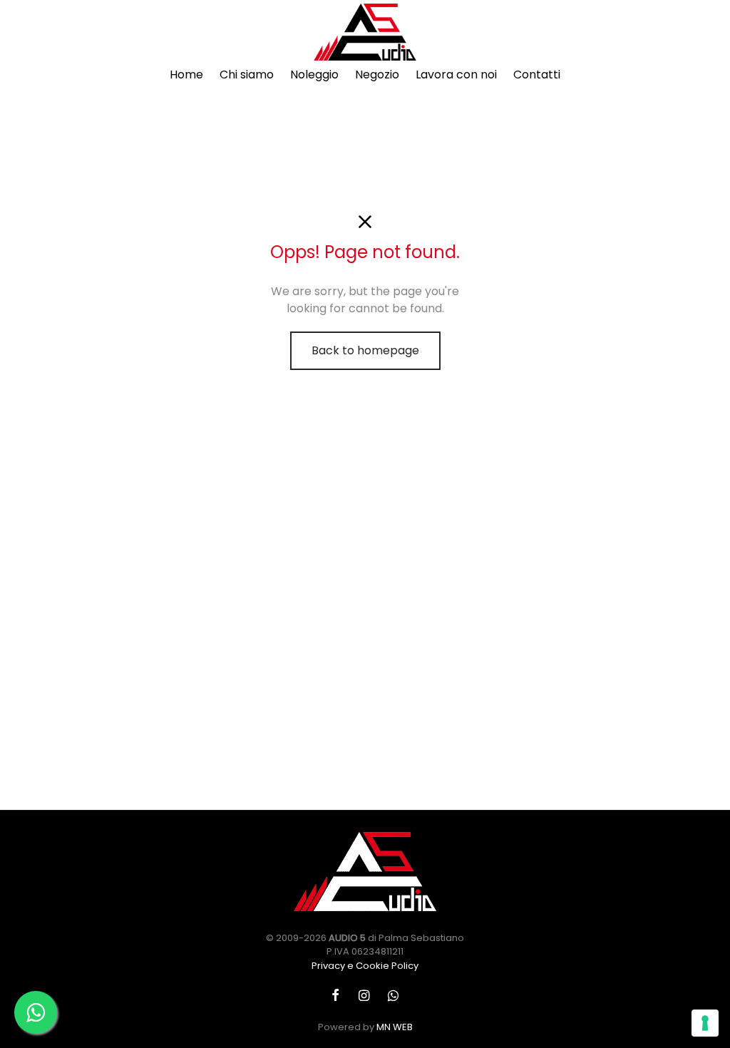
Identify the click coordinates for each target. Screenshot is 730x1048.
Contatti (536, 74)
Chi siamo (247, 74)
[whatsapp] (393, 995)
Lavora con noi (456, 74)
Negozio (377, 74)
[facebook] (335, 995)
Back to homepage (365, 350)
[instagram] (363, 995)
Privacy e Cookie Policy (365, 965)
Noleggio (314, 74)
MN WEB (394, 1027)
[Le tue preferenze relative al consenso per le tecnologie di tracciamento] (705, 1023)
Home (186, 74)
